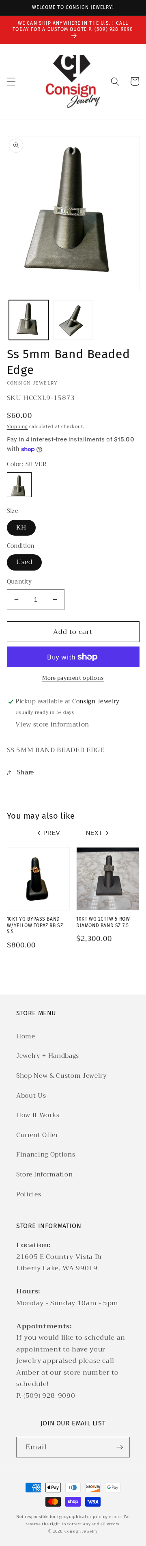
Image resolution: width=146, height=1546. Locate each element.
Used (24, 562)
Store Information (44, 1174)
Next (94, 833)
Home (25, 1036)
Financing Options (45, 1154)
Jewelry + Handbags (47, 1056)
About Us (31, 1095)
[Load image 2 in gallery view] (73, 320)
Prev (51, 833)
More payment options (73, 678)
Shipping (17, 426)
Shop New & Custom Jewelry (61, 1075)
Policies (28, 1194)
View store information (52, 724)
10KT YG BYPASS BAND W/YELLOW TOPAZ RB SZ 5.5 (35, 925)
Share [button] (25, 772)
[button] (11, 81)
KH (21, 527)
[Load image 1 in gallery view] (29, 320)
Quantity (19, 582)
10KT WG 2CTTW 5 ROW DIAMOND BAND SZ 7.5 (103, 922)
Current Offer (37, 1135)
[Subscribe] (119, 1447)
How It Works (38, 1115)
